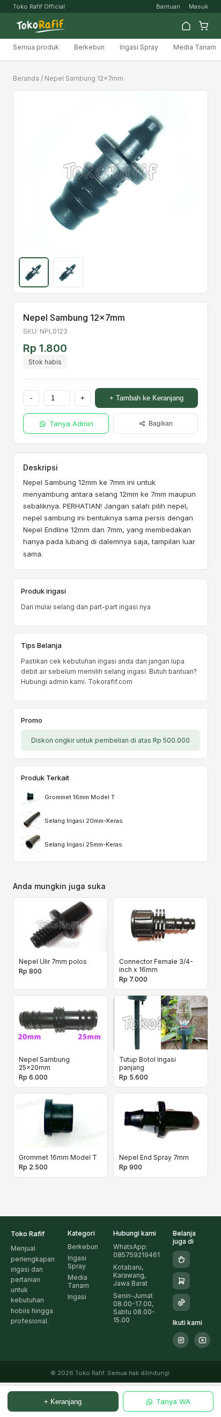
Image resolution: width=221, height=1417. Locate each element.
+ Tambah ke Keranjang (146, 398)
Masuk (198, 6)
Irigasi (77, 1297)
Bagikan (161, 423)
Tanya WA (173, 1401)
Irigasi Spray (139, 47)
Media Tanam (194, 47)
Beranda (26, 78)
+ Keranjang (63, 1402)
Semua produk (36, 47)
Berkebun (89, 47)
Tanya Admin (71, 423)
